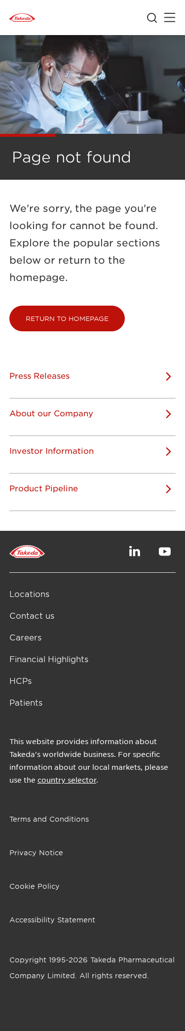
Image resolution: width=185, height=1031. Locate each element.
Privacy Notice (36, 852)
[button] (67, 318)
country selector (66, 779)
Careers (25, 637)
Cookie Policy (34, 886)
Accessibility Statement (52, 919)
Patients (25, 702)
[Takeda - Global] (22, 18)
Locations (29, 593)
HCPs (20, 680)
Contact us (31, 615)
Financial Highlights (48, 659)
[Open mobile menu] (170, 18)
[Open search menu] (152, 18)
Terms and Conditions (49, 819)
